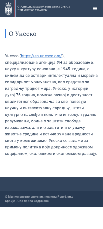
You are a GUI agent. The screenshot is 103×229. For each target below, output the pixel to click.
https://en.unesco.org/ (41, 56)
